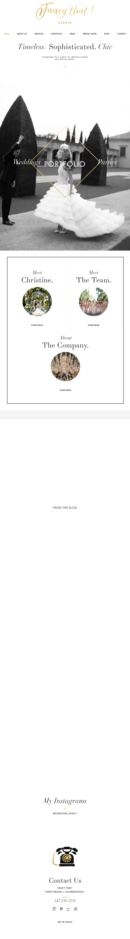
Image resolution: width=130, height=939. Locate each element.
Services (39, 34)
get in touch (65, 922)
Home (7, 34)
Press (73, 34)
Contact (121, 34)
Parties (107, 162)
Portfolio (56, 34)
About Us (22, 34)
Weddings (27, 162)
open (37, 302)
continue (37, 325)
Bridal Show (90, 34)
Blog (107, 34)
